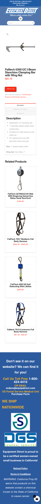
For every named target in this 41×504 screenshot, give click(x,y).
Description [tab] (20, 105)
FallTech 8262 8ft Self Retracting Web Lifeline (20, 285)
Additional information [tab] (20, 109)
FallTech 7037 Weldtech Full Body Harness (20, 240)
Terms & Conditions (20, 474)
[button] (20, 19)
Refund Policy (20, 468)
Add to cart (10, 89)
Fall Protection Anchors (18, 97)
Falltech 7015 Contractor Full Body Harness (20, 330)
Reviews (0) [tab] (20, 113)
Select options (21, 233)
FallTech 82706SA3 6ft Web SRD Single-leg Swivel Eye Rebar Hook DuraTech (20, 196)
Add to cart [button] (21, 188)
